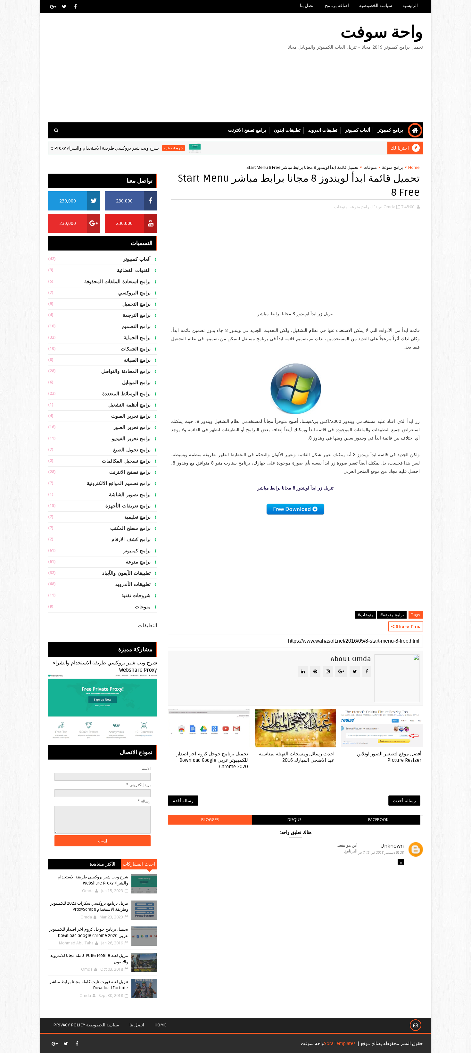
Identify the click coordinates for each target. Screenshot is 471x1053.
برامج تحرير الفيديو (131, 438)
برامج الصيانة (137, 360)
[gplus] (53, 6)
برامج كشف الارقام (131, 539)
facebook (378, 819)
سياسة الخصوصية (375, 5)
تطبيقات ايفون (287, 130)
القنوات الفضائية (134, 270)
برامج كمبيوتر (390, 130)
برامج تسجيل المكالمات (126, 461)
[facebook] (75, 6)
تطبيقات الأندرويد (133, 584)
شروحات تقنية (199, 148)
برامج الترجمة (137, 315)
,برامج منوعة (361, 207)
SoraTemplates (340, 1043)
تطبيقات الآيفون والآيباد (126, 573)
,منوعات (341, 207)
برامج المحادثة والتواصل (126, 371)
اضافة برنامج (337, 5)
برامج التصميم (136, 326)
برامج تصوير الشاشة (130, 495)
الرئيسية (410, 5)
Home (414, 167)
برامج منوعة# (391, 615)
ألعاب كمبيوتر (357, 130)
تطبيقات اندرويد (322, 130)
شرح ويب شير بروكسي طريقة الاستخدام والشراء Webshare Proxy (122, 148)
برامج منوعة (392, 167)
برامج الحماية (137, 338)
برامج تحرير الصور (132, 427)
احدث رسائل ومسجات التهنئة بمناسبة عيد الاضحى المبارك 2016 (297, 757)
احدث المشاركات (139, 864)
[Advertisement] (165, 68)
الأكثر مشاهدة (103, 864)
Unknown (392, 845)
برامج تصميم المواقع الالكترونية (119, 483)
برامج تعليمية (137, 517)
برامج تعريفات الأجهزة (128, 506)
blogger (210, 819)
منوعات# (366, 615)
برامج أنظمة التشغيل (129, 405)
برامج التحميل (136, 304)
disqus (294, 819)
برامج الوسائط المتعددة (126, 394)
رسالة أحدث (404, 800)
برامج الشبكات (136, 349)
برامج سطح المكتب (130, 528)
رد (400, 862)
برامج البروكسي (134, 293)
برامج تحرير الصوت (131, 416)
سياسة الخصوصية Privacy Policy (86, 1025)
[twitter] (64, 6)
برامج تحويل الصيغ (132, 450)
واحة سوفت (382, 32)
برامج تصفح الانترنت (247, 130)
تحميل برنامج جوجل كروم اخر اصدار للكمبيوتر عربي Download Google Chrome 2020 (212, 760)
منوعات (370, 167)
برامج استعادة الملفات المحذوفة (117, 281)
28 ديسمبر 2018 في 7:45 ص (381, 852)
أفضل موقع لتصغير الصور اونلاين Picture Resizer (389, 757)
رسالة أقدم (183, 800)
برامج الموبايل (136, 382)
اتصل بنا (307, 5)
